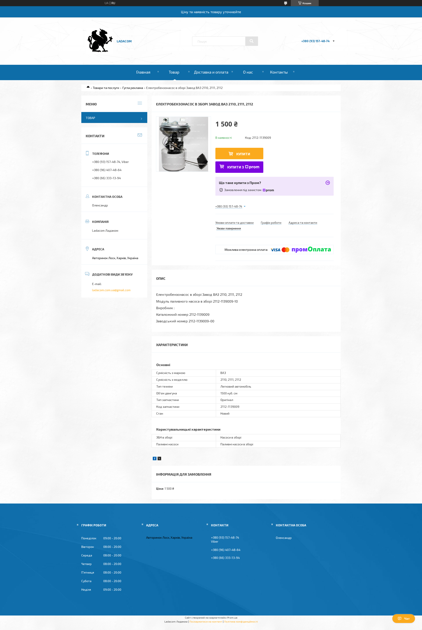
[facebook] (154, 459)
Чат (407, 618)
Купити (243, 154)
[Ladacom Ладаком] (99, 53)
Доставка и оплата (211, 72)
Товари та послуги (106, 88)
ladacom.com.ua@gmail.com (111, 290)
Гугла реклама (132, 88)
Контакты (279, 72)
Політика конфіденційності (241, 621)
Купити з (235, 167)
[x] (159, 459)
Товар (174, 72)
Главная (143, 72)
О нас (248, 72)
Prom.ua (232, 617)
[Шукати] (251, 41)
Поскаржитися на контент (205, 621)
